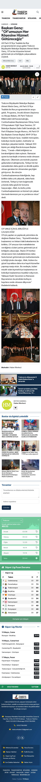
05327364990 (22, 725)
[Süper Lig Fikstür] (38, 627)
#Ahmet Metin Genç (8, 61)
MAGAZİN (19, 772)
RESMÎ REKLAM (25, 775)
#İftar (27, 61)
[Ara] (38, 12)
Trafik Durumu (28, 752)
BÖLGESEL (32, 18)
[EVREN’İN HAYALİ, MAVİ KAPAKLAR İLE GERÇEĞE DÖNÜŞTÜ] (11, 446)
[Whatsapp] (18, 738)
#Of (20, 61)
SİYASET (12, 772)
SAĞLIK (33, 772)
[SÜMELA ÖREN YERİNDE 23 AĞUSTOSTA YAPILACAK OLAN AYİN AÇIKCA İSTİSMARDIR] (30, 425)
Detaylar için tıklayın (20, 619)
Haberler (4, 24)
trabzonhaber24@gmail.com (22, 729)
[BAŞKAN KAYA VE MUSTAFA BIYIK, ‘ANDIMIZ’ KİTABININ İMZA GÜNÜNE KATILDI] (11, 425)
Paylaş (6, 97)
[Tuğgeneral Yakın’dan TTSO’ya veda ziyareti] (30, 446)
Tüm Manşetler (29, 756)
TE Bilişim (26, 779)
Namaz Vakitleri (11, 752)
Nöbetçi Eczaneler (12, 748)
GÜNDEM (14, 24)
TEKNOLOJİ (15, 775)
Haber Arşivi (28, 762)
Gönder (6, 508)
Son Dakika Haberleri (12, 762)
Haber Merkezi (20, 403)
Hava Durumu (28, 748)
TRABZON (6, 18)
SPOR (6, 772)
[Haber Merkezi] (7, 405)
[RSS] (22, 738)
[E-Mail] (15, 408)
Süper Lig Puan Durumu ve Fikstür (9, 757)
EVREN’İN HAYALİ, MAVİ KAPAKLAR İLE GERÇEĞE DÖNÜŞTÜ (10, 454)
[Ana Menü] (2, 12)
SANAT (27, 772)
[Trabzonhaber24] (19, 12)
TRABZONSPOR (18, 18)
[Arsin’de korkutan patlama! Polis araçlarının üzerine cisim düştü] (30, 465)
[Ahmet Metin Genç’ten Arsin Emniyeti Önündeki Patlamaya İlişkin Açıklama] (11, 465)
